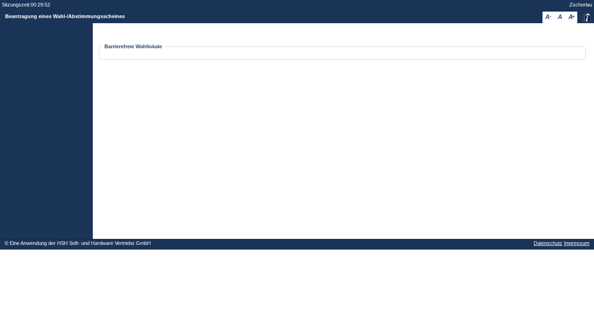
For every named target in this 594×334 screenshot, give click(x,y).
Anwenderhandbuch (586, 17)
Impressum (576, 243)
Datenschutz (548, 243)
